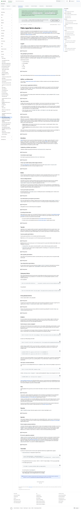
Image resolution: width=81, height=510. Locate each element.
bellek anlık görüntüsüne (34, 439)
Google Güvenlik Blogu (39, 499)
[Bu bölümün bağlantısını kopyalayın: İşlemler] (26, 417)
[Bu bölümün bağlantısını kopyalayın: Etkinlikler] (27, 138)
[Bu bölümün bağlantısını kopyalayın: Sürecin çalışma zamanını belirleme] (36, 424)
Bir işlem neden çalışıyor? (42, 220)
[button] (5, 15)
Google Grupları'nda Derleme (40, 502)
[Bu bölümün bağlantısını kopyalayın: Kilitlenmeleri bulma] (30, 117)
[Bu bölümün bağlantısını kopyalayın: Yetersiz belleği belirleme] (32, 178)
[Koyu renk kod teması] (59, 282)
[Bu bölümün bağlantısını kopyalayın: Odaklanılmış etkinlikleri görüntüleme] (37, 147)
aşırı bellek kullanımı (26, 164)
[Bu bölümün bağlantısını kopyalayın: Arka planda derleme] (33, 295)
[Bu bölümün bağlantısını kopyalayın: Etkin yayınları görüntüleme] (33, 254)
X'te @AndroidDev (39, 496)
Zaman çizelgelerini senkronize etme (26, 380)
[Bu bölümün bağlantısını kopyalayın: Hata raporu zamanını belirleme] (35, 362)
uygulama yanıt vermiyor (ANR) (31, 81)
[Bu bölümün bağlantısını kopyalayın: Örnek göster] (28, 51)
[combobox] (60, 1)
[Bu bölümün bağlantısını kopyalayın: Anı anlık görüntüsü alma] (32, 212)
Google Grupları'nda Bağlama (40, 504)
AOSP (21, 24)
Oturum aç (78, 1)
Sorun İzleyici (60, 502)
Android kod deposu (17, 495)
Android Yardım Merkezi (62, 495)
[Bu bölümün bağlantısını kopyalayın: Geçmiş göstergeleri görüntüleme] (35, 189)
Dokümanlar (10, 1)
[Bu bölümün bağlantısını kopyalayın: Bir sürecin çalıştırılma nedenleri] (35, 435)
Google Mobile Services (62, 499)
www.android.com (61, 498)
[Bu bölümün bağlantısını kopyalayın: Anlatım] (25, 317)
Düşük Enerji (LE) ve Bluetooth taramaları (37, 477)
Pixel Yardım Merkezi (62, 496)
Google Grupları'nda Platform (40, 501)
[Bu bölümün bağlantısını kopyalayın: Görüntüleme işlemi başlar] (33, 155)
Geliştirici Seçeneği (28, 34)
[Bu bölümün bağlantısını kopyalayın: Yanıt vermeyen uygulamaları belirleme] (38, 85)
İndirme (15, 498)
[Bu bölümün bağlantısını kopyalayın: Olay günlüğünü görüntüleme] (34, 53)
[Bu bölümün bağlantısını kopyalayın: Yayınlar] (26, 227)
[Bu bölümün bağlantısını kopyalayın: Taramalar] (27, 448)
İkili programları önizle (17, 499)
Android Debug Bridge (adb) (47, 32)
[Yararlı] (58, 24)
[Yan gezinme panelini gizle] (11, 508)
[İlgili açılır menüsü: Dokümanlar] (13, 1)
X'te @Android (38, 495)
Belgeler (3, 3)
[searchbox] (6, 9)
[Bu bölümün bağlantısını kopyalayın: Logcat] (25, 43)
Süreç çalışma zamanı (42, 218)
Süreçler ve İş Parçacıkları (55, 420)
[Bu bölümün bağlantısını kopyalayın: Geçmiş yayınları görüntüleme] (34, 234)
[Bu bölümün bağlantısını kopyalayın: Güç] (24, 386)
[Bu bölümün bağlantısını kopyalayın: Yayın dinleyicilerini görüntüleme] (35, 263)
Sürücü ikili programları (17, 502)
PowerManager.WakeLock (24, 397)
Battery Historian (46, 404)
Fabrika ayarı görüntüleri (17, 501)
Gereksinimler (16, 496)
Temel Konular (30, 24)
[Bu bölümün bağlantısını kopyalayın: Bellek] (25, 172)
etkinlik (46, 141)
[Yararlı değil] (60, 24)
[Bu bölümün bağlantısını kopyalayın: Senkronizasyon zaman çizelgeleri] (36, 324)
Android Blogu (38, 498)
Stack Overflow (61, 501)
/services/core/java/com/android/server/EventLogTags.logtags (44, 75)
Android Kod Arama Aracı (20, 1)
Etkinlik (21, 140)
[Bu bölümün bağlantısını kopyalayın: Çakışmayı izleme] (31, 273)
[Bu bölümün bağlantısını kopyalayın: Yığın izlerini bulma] (29, 101)
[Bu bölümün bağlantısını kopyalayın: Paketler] (26, 408)
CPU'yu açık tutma (33, 397)
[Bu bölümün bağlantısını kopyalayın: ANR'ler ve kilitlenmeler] (34, 79)
